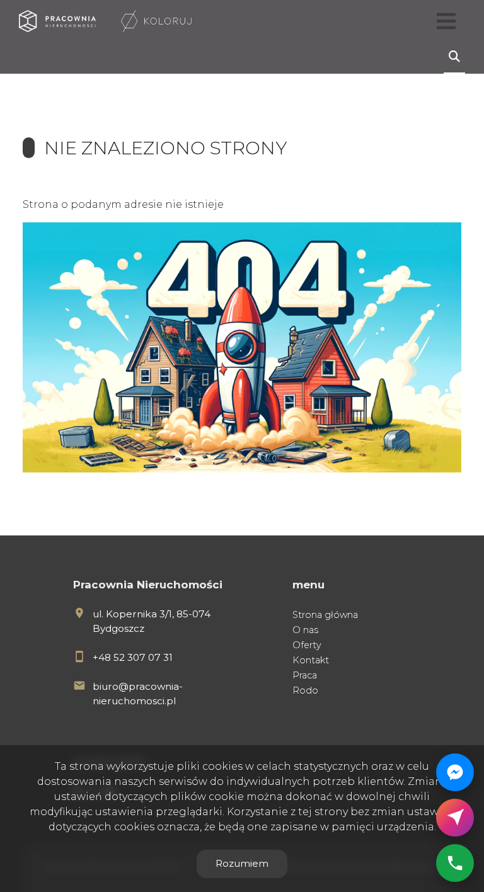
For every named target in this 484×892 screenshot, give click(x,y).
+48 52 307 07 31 (133, 657)
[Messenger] (455, 772)
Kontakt (310, 660)
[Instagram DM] (455, 818)
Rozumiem (242, 863)
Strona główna (325, 614)
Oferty (306, 645)
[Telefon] (455, 863)
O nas (305, 630)
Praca (304, 675)
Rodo (305, 690)
